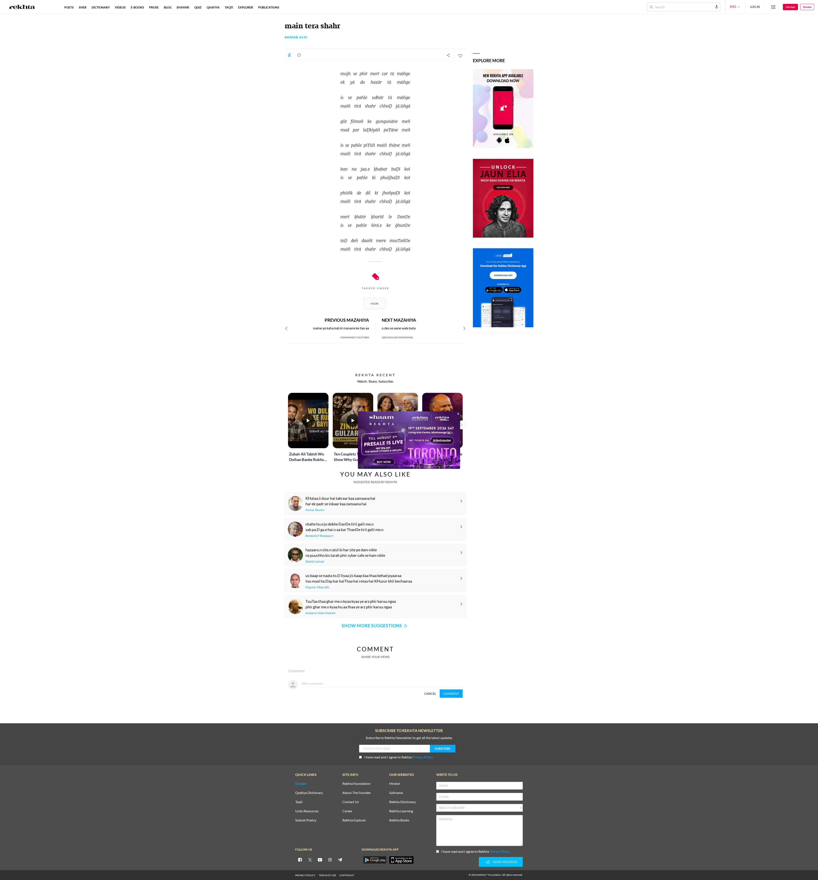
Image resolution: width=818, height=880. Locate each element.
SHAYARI (183, 7)
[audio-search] (717, 6)
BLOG (167, 7)
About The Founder (356, 793)
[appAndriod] (375, 860)
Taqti (298, 802)
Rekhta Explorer (354, 820)
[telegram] (340, 859)
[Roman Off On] (289, 55)
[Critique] (299, 55)
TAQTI (229, 7)
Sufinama (396, 793)
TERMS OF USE (327, 875)
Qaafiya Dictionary (309, 793)
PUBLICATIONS (268, 7)
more (288, 7)
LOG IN (755, 7)
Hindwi (394, 783)
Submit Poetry (305, 820)
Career (347, 811)
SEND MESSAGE (505, 862)
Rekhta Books (399, 820)
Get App (790, 7)
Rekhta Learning (401, 811)
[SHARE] (448, 55)
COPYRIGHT (346, 875)
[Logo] (22, 7)
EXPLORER (245, 7)
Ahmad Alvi (296, 37)
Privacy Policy (422, 757)
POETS (69, 7)
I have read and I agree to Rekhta (398, 757)
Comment (451, 693)
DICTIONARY (101, 7)
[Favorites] (460, 55)
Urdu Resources (307, 811)
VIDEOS (120, 7)
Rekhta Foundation (356, 783)
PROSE (154, 7)
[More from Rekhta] (773, 7)
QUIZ (198, 7)
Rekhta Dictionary (402, 802)
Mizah (375, 303)
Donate (807, 7)
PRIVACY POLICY (305, 875)
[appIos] (401, 860)
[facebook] (300, 859)
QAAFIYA (213, 7)
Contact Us (350, 802)
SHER (82, 7)
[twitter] (310, 859)
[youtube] (320, 859)
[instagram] (330, 859)
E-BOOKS (137, 7)
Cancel (430, 693)
